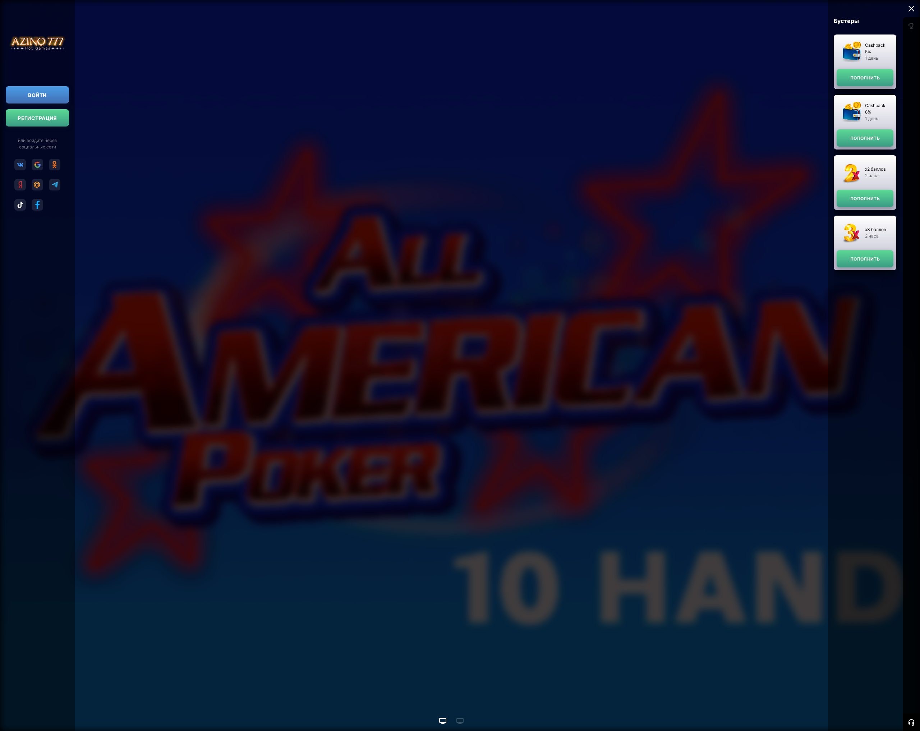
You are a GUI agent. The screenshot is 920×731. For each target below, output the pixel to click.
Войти (37, 95)
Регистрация (37, 118)
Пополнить (865, 78)
